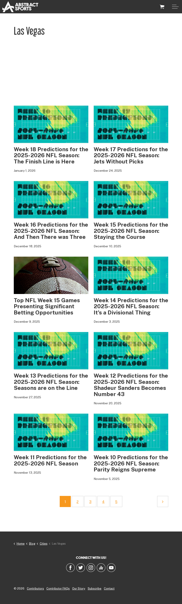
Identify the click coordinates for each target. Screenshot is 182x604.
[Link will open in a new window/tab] (70, 567)
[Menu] (175, 6)
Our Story (78, 588)
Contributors (35, 588)
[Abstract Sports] (20, 6)
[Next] (162, 501)
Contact (109, 588)
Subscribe (94, 588)
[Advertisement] (91, 72)
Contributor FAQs (58, 588)
